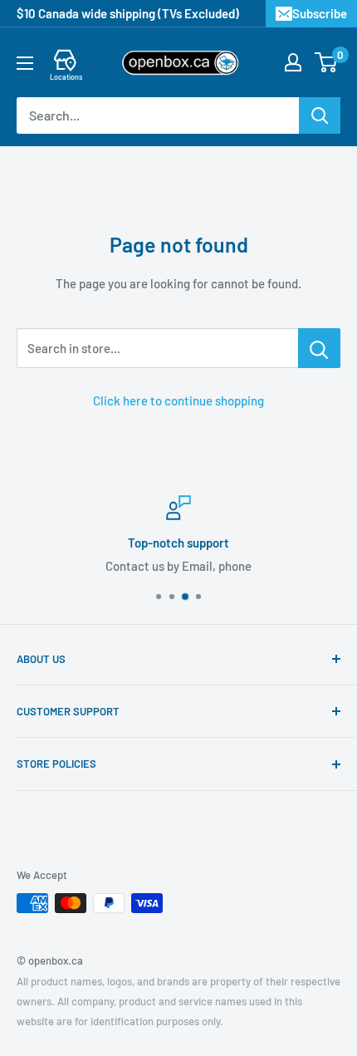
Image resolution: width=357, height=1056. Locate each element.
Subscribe (319, 13)
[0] (326, 62)
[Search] (319, 115)
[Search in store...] (319, 348)
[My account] (293, 62)
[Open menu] (25, 63)
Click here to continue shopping (178, 400)
